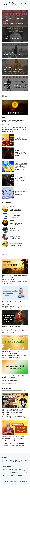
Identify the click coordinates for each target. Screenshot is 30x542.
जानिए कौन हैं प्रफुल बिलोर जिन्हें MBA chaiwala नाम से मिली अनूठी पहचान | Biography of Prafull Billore (12, 410)
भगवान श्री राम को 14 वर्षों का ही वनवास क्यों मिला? (14, 87)
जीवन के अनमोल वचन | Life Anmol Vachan (14, 19)
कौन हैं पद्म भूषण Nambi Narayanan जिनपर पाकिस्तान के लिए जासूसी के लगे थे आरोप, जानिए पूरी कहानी (13, 438)
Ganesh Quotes (9, 474)
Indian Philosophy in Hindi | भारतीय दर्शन (16, 237)
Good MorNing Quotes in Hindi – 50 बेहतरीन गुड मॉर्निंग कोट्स (16, 209)
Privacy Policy (12, 481)
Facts (5, 34)
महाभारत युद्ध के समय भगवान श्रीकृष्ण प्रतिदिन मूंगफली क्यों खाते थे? (13, 70)
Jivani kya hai (17, 474)
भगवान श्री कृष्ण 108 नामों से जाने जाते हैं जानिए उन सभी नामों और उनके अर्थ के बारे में (21, 139)
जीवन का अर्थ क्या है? (14, 230)
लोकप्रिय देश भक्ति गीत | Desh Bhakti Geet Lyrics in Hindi (13, 377)
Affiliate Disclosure (22, 481)
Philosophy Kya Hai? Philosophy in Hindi (16, 244)
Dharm (3, 460)
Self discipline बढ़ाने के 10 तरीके (14, 55)
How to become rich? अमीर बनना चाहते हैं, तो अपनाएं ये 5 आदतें (15, 37)
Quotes (6, 16)
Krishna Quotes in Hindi (16, 475)
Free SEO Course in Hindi (8, 469)
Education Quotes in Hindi (11, 302)
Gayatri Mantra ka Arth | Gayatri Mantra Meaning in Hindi (13, 121)
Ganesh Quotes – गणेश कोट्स (11, 326)
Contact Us (11, 480)
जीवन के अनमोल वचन (23, 471)
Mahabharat (8, 67)
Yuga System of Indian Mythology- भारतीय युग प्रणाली (20, 179)
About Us (5, 480)
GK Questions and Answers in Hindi (15, 216)
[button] (21, 4)
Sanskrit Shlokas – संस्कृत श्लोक (12, 351)
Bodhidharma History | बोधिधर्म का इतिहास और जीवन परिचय (20, 152)
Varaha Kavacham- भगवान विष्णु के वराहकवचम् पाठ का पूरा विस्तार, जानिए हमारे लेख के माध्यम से (21, 165)
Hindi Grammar (5, 461)
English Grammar (19, 461)
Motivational (12, 52)
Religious (7, 83)
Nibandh (12, 461)
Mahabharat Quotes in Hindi (9, 472)
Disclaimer (18, 480)
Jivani (25, 460)
